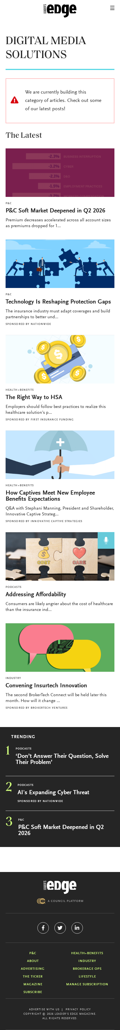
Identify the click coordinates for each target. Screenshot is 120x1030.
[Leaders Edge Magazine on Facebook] (43, 928)
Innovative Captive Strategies (56, 521)
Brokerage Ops (87, 969)
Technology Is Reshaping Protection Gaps (58, 302)
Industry (13, 678)
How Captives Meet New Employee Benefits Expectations (50, 496)
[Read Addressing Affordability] (60, 556)
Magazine (32, 984)
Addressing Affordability (37, 595)
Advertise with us (44, 1009)
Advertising (33, 969)
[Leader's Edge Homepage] (60, 887)
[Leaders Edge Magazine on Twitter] (60, 928)
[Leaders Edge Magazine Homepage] (60, 11)
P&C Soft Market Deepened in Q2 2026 (55, 211)
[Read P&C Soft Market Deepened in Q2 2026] (60, 172)
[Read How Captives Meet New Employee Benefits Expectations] (60, 454)
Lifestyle (87, 976)
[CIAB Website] (60, 901)
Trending (23, 737)
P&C (9, 203)
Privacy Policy (78, 1009)
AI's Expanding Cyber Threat (53, 793)
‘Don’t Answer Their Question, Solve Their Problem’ (62, 759)
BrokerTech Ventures (49, 708)
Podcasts (13, 587)
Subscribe (32, 992)
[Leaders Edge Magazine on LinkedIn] (77, 928)
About (33, 961)
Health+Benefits (20, 390)
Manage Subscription (87, 984)
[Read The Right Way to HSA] (60, 359)
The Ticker (33, 976)
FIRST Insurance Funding (52, 419)
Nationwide (41, 324)
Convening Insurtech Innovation (46, 686)
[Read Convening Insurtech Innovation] (60, 647)
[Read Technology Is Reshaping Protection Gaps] (60, 263)
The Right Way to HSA (34, 398)
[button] (112, 8)
